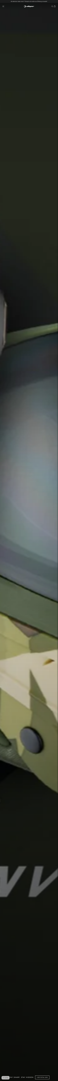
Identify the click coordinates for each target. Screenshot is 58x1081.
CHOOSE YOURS (29, 1077)
